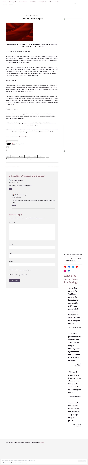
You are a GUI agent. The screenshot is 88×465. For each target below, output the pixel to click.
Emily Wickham (35, 15)
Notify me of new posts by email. (18, 274)
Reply (10, 188)
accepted (14, 156)
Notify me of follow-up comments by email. (21, 270)
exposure (15, 158)
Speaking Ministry (42, 1)
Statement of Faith (23, 1)
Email (11, 253)
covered (34, 156)
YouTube (57, 1)
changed (21, 156)
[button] (64, 16)
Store (4, 5)
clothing (28, 156)
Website (11, 261)
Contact (10, 5)
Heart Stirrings (33, 1)
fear (21, 158)
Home (4, 1)
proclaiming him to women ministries (34, 158)
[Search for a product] (75, 3)
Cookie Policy (24, 462)
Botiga (42, 442)
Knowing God (12, 1)
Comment (12, 223)
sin (47, 158)
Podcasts (51, 1)
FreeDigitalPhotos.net (24, 136)
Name (11, 244)
